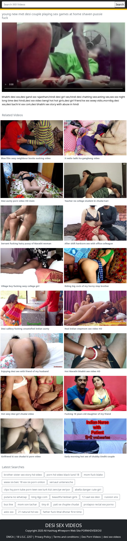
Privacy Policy (43, 537)
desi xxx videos (112, 537)
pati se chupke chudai (66, 504)
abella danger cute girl (88, 489)
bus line (8, 504)
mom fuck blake (93, 474)
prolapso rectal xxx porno (99, 504)
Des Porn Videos (91, 537)
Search (120, 4)
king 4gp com (39, 497)
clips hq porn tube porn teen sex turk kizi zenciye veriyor (37, 489)
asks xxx (8, 512)
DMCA (10, 537)
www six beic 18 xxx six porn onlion (24, 482)
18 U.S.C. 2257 (24, 537)
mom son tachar (27, 504)
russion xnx (111, 497)
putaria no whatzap (15, 497)
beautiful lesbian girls (64, 497)
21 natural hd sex (28, 512)
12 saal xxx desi (91, 497)
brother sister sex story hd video (23, 474)
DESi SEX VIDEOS (63, 525)
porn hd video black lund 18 (63, 474)
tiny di (45, 504)
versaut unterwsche (61, 482)
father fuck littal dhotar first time (62, 512)
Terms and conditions (66, 537)
